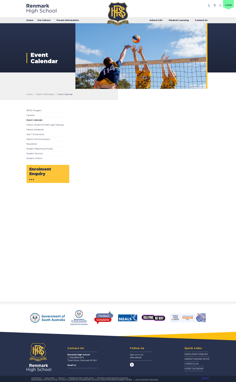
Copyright (36, 378)
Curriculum (192, 364)
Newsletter (31, 144)
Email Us (71, 365)
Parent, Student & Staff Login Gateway (45, 125)
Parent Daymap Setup (197, 359)
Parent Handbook (35, 129)
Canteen (30, 115)
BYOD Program (33, 110)
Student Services (34, 153)
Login (228, 5)
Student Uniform (34, 158)
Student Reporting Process (39, 149)
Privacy (61, 378)
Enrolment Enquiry (196, 354)
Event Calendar (65, 94)
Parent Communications (38, 139)
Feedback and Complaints (81, 378)
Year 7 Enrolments (35, 134)
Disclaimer (50, 378)
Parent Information (45, 94)
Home (29, 20)
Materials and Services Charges (112, 378)
